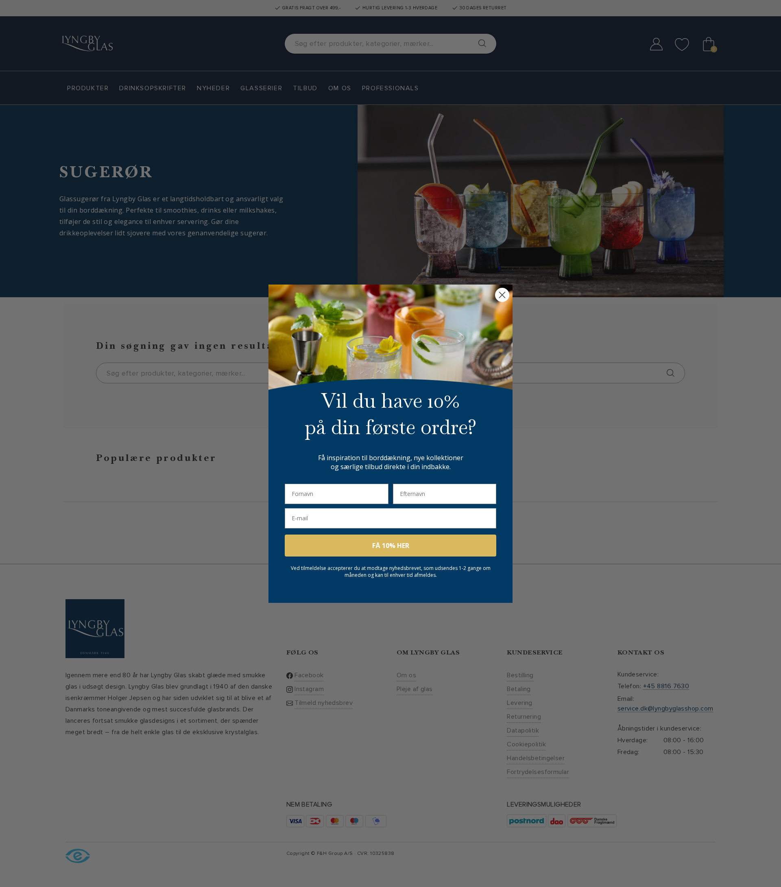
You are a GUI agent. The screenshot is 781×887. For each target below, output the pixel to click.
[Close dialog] (502, 295)
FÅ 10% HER (390, 545)
